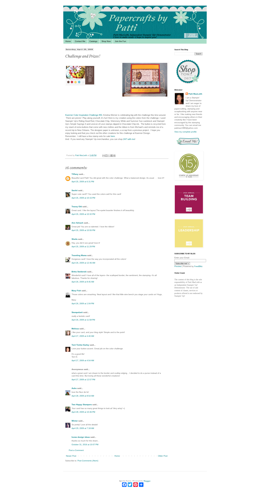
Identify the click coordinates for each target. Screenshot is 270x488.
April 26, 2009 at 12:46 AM (83, 263)
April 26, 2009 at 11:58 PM (83, 320)
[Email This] (103, 155)
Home (68, 41)
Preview (177, 266)
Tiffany (75, 174)
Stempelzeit (77, 312)
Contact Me (80, 41)
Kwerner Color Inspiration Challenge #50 (83, 115)
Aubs (74, 388)
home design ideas (81, 437)
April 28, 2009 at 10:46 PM (83, 412)
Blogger (147, 481)
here (113, 136)
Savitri (75, 190)
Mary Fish (76, 290)
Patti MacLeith (195, 94)
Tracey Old (77, 206)
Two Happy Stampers (82, 404)
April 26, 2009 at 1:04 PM (83, 303)
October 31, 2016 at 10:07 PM (85, 444)
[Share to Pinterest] (114, 155)
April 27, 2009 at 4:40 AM (83, 336)
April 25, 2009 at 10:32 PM (83, 214)
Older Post (162, 456)
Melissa (75, 328)
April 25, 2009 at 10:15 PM (83, 198)
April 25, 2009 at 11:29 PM (83, 246)
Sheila (74, 239)
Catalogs (93, 41)
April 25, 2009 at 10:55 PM (83, 230)
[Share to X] (109, 155)
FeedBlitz (198, 266)
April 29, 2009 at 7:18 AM (83, 428)
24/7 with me (129, 139)
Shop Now (106, 41)
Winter (75, 421)
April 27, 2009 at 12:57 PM (83, 379)
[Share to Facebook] (111, 155)
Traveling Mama (79, 255)
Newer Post (71, 456)
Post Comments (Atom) (87, 461)
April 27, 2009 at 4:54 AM (83, 360)
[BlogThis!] (106, 155)
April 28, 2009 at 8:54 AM (83, 396)
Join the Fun (120, 41)
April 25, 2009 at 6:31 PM (83, 181)
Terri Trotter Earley (80, 345)
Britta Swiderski (79, 272)
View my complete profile (185, 132)
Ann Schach (77, 223)
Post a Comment (76, 450)
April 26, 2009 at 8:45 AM (83, 282)
